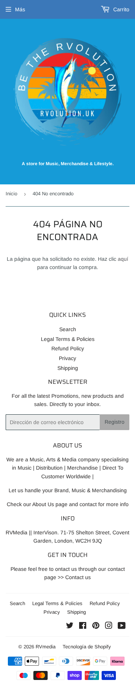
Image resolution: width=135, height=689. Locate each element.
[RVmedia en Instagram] (108, 627)
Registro (114, 422)
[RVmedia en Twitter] (70, 627)
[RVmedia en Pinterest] (96, 627)
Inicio (11, 193)
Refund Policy (67, 348)
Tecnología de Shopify (87, 646)
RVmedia (46, 646)
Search (67, 329)
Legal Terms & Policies (67, 339)
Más (20, 9)
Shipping (67, 368)
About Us (43, 504)
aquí (123, 259)
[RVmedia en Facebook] (83, 627)
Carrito (120, 9)
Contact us (78, 577)
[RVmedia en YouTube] (122, 627)
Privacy (67, 358)
